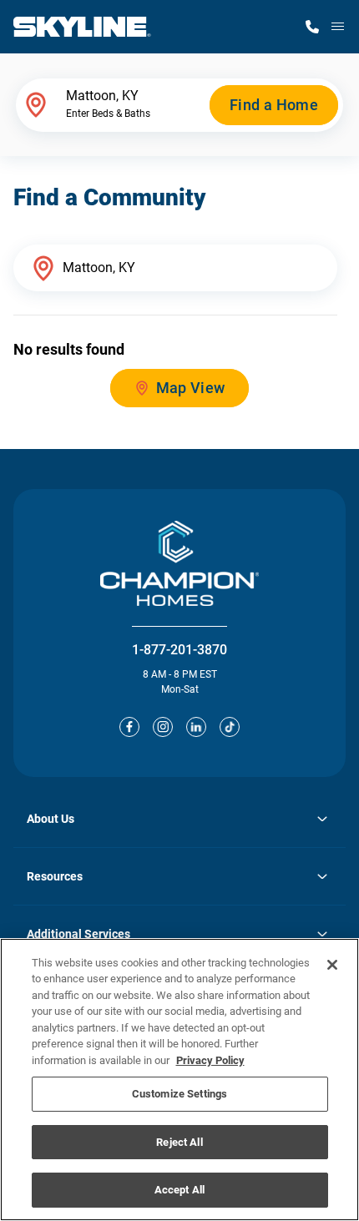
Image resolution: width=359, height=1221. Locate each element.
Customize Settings (179, 1093)
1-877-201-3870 (179, 650)
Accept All (179, 1189)
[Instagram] (163, 727)
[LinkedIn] (196, 727)
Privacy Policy (210, 1060)
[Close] (332, 964)
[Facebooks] (129, 727)
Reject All (179, 1142)
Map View (190, 387)
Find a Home (274, 105)
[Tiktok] (230, 727)
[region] (179, 1079)
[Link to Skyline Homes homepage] (82, 27)
